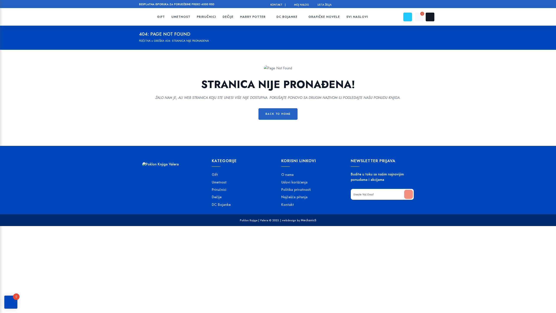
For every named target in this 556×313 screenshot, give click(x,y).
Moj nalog (301, 4)
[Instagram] (397, 5)
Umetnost (219, 182)
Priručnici (219, 189)
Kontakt (287, 204)
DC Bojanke (221, 204)
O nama (287, 174)
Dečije (217, 197)
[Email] (406, 5)
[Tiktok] (414, 5)
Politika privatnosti (296, 189)
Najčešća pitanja (294, 197)
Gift (215, 174)
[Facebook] (389, 5)
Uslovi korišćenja (294, 182)
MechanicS (308, 220)
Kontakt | (278, 5)
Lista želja (324, 4)
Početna (145, 41)
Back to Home (278, 114)
